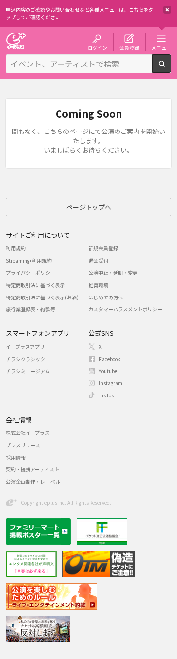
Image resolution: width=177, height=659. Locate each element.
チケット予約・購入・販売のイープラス (16, 40)
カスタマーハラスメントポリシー (125, 309)
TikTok (106, 395)
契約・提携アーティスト (32, 469)
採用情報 (16, 457)
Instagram (110, 383)
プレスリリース (23, 445)
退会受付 (98, 260)
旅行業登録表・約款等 (30, 309)
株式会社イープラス (28, 432)
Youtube (108, 371)
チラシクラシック (25, 358)
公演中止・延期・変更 (113, 272)
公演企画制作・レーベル (33, 481)
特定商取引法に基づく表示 (35, 285)
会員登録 (129, 47)
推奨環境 (98, 285)
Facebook (109, 358)
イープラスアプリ (25, 346)
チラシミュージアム (28, 371)
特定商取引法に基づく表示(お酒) (42, 297)
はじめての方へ (105, 297)
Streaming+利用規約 (29, 260)
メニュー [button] (161, 47)
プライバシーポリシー (30, 272)
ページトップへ (88, 207)
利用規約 (16, 248)
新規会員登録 (103, 248)
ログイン (97, 47)
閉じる (167, 10)
